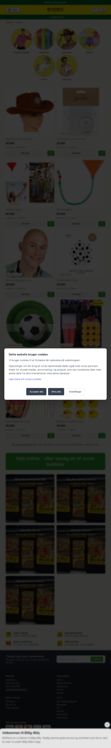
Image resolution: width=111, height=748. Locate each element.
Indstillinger (75, 391)
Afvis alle (56, 391)
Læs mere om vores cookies (25, 379)
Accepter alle (36, 391)
